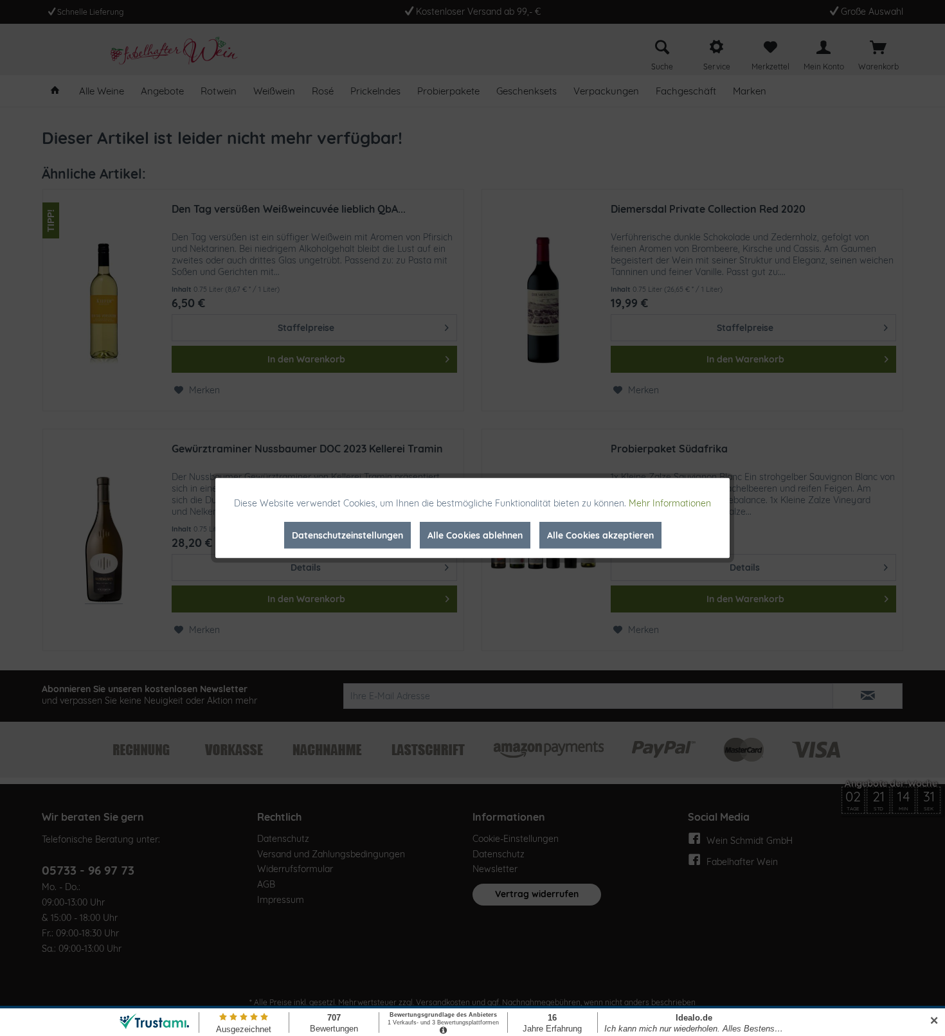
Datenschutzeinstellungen (347, 535)
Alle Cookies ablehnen (475, 535)
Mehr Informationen (670, 503)
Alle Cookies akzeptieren (600, 535)
